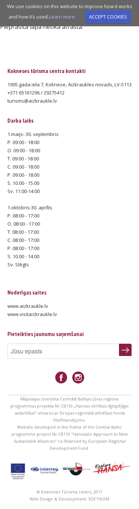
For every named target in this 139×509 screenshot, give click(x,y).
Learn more (62, 16)
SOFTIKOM (98, 499)
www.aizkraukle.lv (27, 306)
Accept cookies (108, 16)
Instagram (78, 378)
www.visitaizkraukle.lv (32, 314)
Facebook (61, 378)
